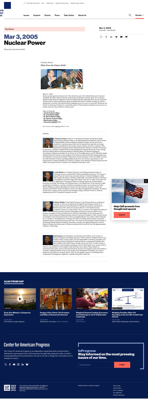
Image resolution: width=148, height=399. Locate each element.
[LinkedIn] (22, 364)
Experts (36, 15)
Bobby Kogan (125, 321)
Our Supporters (117, 392)
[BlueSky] (27, 364)
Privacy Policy (117, 388)
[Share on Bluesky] (116, 37)
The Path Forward (32, 3)
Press (57, 15)
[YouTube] (14, 364)
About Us (82, 15)
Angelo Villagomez (19, 321)
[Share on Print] (126, 37)
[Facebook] (9, 364)
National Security (62, 3)
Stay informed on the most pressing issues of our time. (106, 354)
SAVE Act (50, 3)
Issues (26, 15)
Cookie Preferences (118, 395)
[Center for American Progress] (7, 9)
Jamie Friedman (116, 321)
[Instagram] (18, 364)
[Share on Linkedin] (111, 37)
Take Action (69, 15)
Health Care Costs (77, 3)
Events (48, 15)
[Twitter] (5, 364)
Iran (42, 3)
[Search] (130, 16)
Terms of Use (116, 386)
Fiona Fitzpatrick (8, 321)
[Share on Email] (121, 37)
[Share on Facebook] (106, 37)
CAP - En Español (118, 390)
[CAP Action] (10, 388)
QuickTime (57, 126)
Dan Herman (52, 321)
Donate (138, 15)
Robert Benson (44, 321)
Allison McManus (134, 321)
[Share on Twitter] (101, 37)
